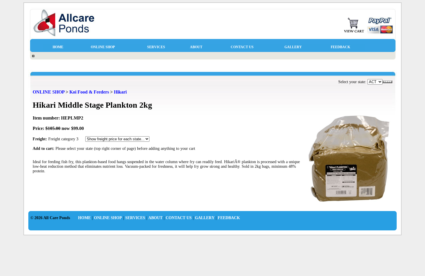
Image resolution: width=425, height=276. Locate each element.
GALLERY (293, 47)
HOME (58, 47)
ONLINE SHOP (103, 47)
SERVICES (156, 47)
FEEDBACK (340, 47)
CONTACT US (242, 47)
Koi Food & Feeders (89, 92)
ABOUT (196, 47)
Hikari (120, 92)
